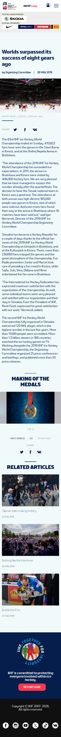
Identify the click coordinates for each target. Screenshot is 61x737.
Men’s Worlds (18, 438)
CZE (31, 438)
